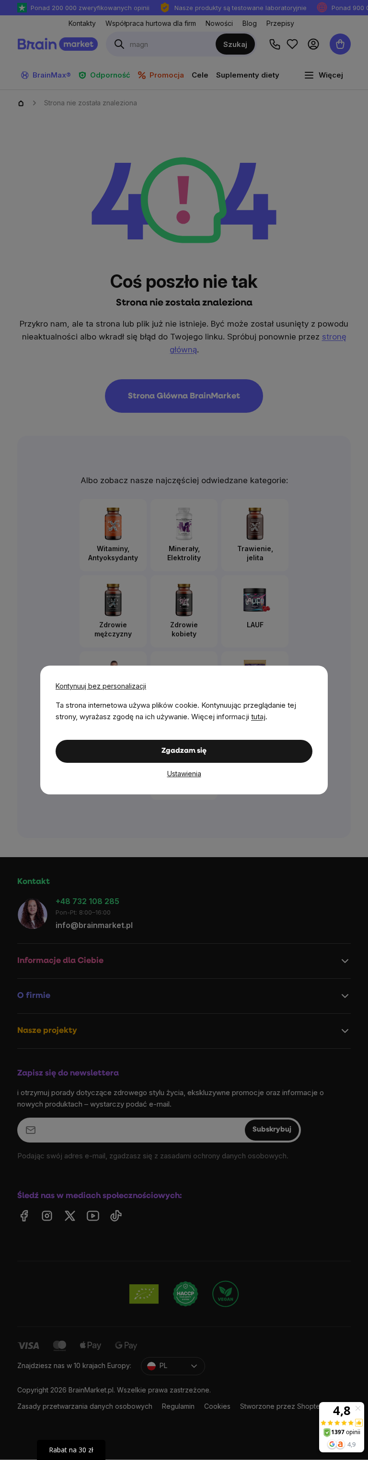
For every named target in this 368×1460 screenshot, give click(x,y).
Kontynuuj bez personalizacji (101, 686)
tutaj (258, 716)
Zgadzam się (184, 751)
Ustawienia (184, 774)
